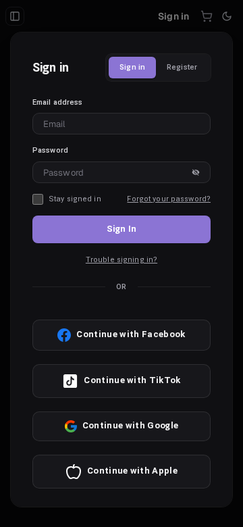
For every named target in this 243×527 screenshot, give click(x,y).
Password (50, 150)
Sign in (132, 67)
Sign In (121, 229)
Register (182, 67)
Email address (57, 102)
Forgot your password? (169, 199)
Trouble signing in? (121, 259)
